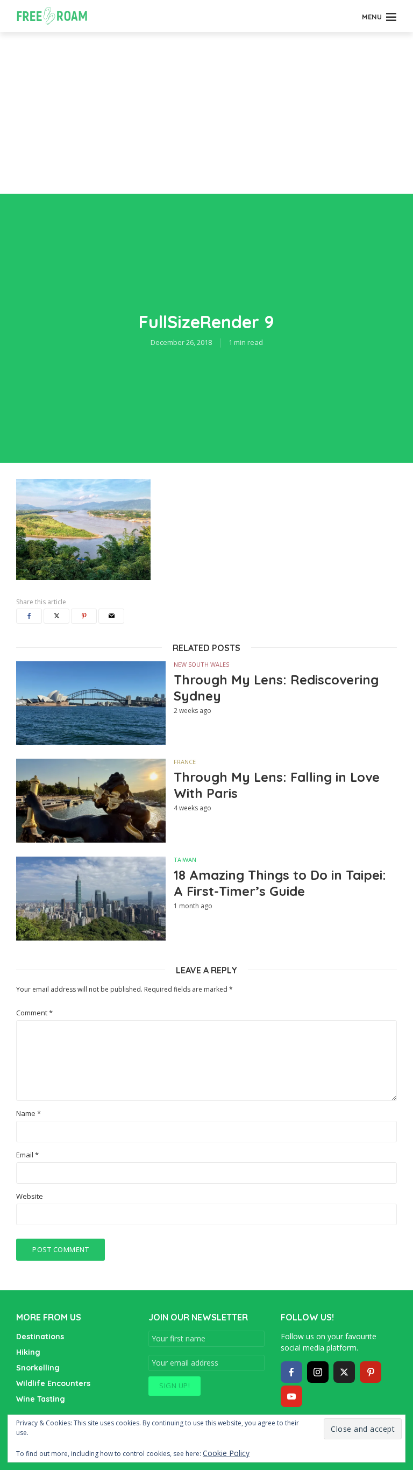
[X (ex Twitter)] (344, 1372)
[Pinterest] (370, 1372)
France (185, 762)
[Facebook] (291, 1372)
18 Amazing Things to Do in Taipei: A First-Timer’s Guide (280, 883)
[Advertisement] (206, 113)
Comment (34, 1012)
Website (29, 1196)
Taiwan (185, 860)
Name (28, 1113)
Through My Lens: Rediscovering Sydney (276, 688)
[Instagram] (318, 1372)
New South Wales (201, 664)
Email (27, 1155)
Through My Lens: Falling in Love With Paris (277, 785)
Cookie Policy (226, 1453)
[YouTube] (291, 1396)
